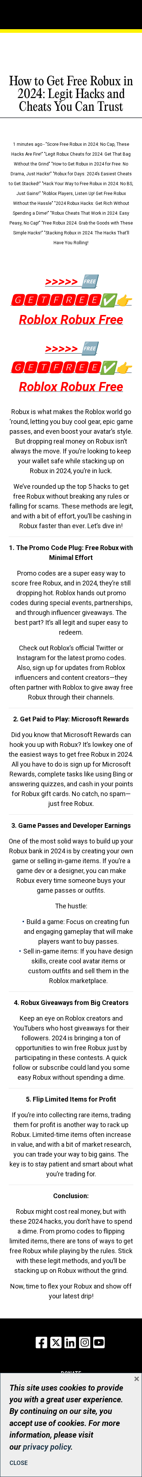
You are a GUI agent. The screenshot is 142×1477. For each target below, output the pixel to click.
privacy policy (47, 1446)
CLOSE (18, 1463)
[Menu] (35, 12)
